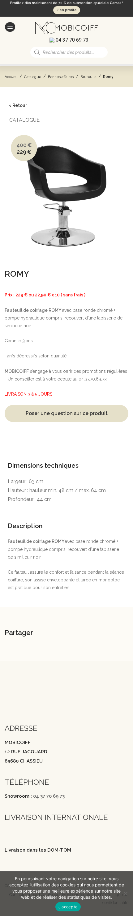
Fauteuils (88, 77)
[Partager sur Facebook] (56, 633)
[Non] (125, 893)
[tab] (66, 457)
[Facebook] (8, 701)
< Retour (18, 105)
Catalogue (32, 77)
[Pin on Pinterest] (87, 633)
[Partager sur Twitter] (72, 633)
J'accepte (68, 906)
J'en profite (67, 10)
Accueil (11, 77)
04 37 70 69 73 (49, 796)
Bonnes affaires (61, 77)
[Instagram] (20, 701)
